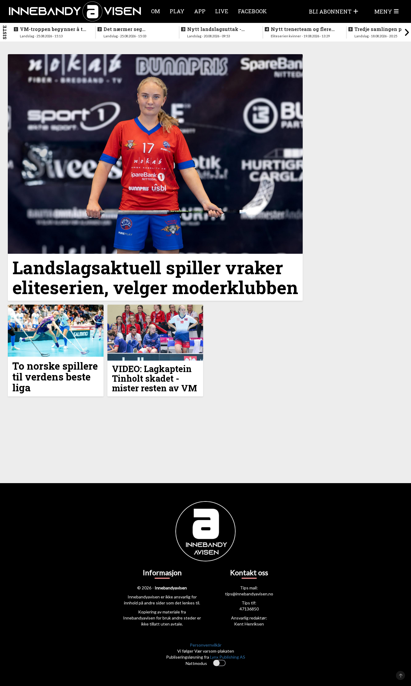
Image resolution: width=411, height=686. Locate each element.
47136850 (249, 608)
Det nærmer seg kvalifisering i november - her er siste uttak (136, 29)
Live (221, 11)
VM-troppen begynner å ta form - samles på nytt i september (53, 29)
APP (200, 11)
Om (155, 11)
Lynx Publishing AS (227, 657)
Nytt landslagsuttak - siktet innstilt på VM (214, 29)
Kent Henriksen (249, 623)
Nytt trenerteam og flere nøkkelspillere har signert (303, 29)
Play (177, 11)
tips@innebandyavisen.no (249, 593)
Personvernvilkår (205, 644)
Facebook (252, 11)
